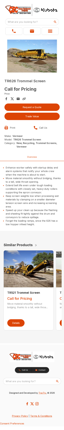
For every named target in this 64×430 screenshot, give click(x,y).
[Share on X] (12, 99)
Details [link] (16, 322)
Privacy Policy (20, 415)
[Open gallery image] (32, 56)
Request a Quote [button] (32, 107)
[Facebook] (27, 404)
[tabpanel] (32, 56)
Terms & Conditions (41, 415)
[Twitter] (32, 404)
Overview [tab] (32, 157)
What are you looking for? (23, 21)
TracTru (42, 393)
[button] (13, 31)
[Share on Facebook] (6, 99)
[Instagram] (37, 404)
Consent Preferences (12, 423)
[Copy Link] (24, 99)
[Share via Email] (18, 99)
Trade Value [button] (32, 116)
